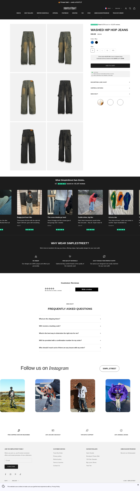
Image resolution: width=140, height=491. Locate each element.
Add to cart (110, 65)
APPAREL (55, 13)
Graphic (75, 13)
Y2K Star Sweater (91, 459)
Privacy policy (57, 456)
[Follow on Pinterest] (15, 474)
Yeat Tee (89, 465)
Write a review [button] (87, 289)
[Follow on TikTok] (20, 474)
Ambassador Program (101, 13)
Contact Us (56, 465)
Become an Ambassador (128, 453)
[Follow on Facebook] (5, 474)
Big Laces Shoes (91, 462)
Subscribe (11, 466)
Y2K (82, 13)
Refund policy (57, 459)
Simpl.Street (109, 369)
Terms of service (58, 462)
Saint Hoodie (90, 453)
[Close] (138, 485)
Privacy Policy (56, 486)
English (117, 8)
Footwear (65, 13)
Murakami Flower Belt (92, 456)
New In (19, 13)
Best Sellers (28, 13)
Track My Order (118, 13)
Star (88, 13)
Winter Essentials (43, 13)
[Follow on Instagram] (10, 474)
